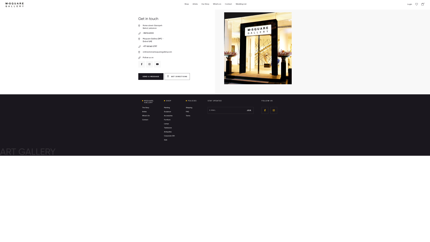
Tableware (168, 128)
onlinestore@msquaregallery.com (157, 52)
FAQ (187, 111)
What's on (217, 4)
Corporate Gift (169, 136)
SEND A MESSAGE (151, 76)
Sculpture (167, 111)
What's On (146, 116)
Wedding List (241, 4)
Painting (167, 107)
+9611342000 (148, 33)
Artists (195, 4)
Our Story (205, 4)
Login (409, 4)
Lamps (166, 124)
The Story (145, 107)
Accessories (168, 116)
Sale (165, 140)
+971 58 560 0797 (150, 46)
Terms (188, 116)
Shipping (189, 107)
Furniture (167, 120)
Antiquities (168, 132)
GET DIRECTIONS (178, 76)
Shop (187, 4)
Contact (228, 4)
